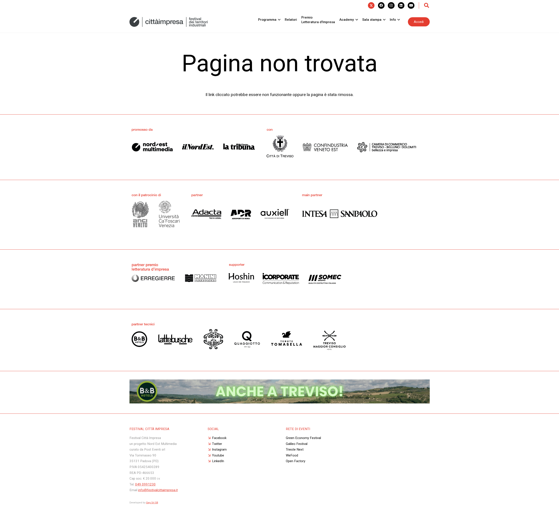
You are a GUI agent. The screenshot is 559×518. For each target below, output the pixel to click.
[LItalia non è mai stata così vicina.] (279, 402)
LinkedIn (218, 461)
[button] (426, 5)
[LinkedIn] (401, 5)
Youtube (218, 455)
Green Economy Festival (303, 438)
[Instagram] (391, 5)
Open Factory (295, 461)
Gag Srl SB (152, 502)
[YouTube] (411, 5)
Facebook (219, 438)
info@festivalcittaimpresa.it (158, 490)
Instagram (219, 449)
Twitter (217, 444)
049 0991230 (145, 484)
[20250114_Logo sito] (168, 22)
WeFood (292, 455)
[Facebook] (381, 5)
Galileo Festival (296, 444)
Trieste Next (295, 449)
